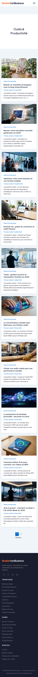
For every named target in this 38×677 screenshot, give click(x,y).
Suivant (19, 538)
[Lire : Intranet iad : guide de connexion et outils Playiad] (19, 210)
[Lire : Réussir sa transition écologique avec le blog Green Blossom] (19, 68)
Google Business (7, 640)
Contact (4, 649)
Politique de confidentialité (10, 656)
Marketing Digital (7, 584)
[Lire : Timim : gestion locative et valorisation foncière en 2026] (19, 258)
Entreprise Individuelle (9, 625)
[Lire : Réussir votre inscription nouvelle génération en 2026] (19, 114)
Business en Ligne (8, 590)
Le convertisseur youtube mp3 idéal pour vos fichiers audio (17, 324)
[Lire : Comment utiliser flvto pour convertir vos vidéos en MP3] (19, 445)
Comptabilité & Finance (9, 596)
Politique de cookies (8, 659)
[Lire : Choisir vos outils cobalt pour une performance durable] (19, 352)
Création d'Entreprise (9, 593)
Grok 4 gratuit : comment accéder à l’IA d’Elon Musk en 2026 (19, 509)
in (3, 574)
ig (12, 574)
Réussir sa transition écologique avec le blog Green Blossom (17, 86)
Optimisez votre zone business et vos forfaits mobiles (18, 179)
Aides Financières (7, 631)
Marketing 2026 (7, 634)
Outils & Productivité (10, 81)
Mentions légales (7, 653)
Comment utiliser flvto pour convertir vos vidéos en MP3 (16, 463)
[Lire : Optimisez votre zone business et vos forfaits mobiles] (19, 162)
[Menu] (34, 3)
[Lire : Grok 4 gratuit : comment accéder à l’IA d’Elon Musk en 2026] (19, 491)
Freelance (5, 600)
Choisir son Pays (7, 628)
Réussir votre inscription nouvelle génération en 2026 (18, 131)
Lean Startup (6, 606)
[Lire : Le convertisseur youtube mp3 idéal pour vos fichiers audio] (19, 306)
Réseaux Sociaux (7, 609)
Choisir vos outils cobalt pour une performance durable (18, 369)
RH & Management (8, 603)
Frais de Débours (7, 637)
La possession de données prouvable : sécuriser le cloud (16, 415)
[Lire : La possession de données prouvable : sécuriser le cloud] (19, 397)
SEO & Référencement (9, 587)
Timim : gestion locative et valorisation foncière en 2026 (16, 276)
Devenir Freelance (8, 621)
